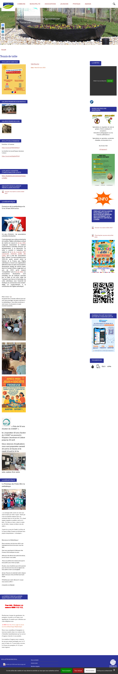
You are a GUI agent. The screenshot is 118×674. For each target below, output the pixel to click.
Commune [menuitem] (21, 4)
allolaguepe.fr (103, 149)
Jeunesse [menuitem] (64, 4)
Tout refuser (78, 670)
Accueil (3, 49)
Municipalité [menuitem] (35, 4)
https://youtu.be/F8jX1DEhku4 (10, 147)
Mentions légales (35, 666)
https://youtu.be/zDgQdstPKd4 (11, 156)
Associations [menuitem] (50, 4)
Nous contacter (35, 660)
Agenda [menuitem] (88, 4)
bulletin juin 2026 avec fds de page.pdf (15, 664)
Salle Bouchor (35, 64)
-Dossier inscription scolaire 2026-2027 (15, 192)
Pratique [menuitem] (76, 4)
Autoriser (110, 81)
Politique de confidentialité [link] (104, 670)
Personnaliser (90, 670)
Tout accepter (66, 670)
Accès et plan (34, 663)
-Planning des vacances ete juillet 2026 (103, 236)
